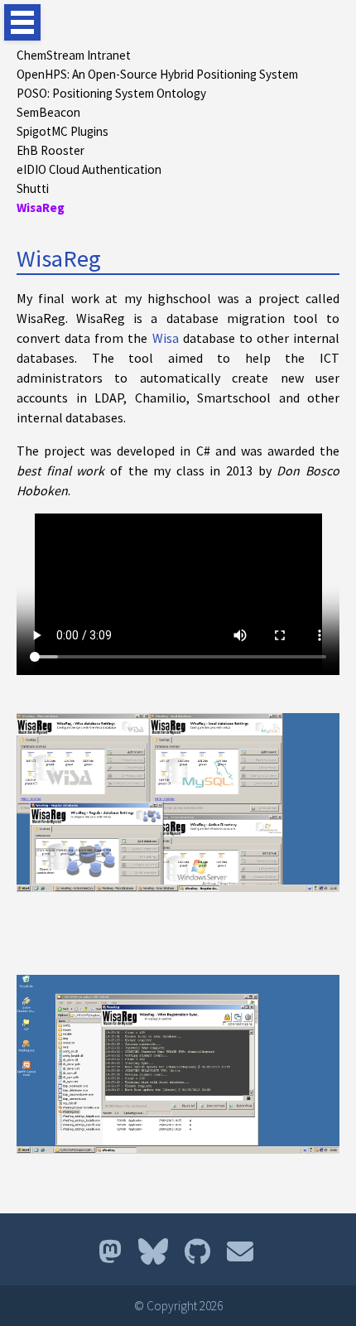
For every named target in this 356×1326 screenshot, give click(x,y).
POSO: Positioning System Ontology (111, 93)
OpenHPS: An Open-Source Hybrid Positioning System (157, 74)
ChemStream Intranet (74, 55)
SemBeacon (48, 112)
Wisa (165, 338)
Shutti (33, 188)
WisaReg (41, 207)
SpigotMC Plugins (62, 131)
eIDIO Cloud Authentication (89, 169)
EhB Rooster (50, 150)
